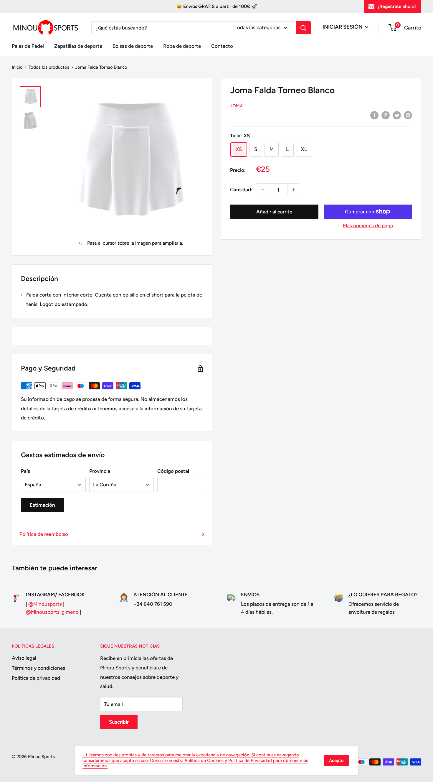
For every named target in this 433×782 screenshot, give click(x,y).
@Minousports (45, 604)
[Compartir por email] (408, 115)
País (25, 471)
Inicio (17, 67)
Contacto (222, 46)
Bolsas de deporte (133, 46)
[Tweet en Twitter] (397, 115)
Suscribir (119, 722)
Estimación (42, 505)
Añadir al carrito (274, 212)
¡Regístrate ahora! (397, 6)
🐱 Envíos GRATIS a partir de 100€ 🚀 (216, 6)
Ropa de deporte (182, 46)
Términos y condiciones (38, 668)
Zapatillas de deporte (78, 46)
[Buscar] (303, 27)
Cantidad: (241, 189)
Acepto (336, 760)
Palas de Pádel (28, 46)
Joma (236, 105)
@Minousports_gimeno (52, 612)
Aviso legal (24, 658)
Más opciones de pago (368, 225)
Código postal (173, 471)
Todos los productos (49, 67)
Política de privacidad (36, 678)
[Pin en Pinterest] (385, 115)
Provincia (99, 471)
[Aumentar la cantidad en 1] (293, 190)
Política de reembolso (43, 534)
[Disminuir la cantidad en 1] (262, 190)
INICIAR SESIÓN (343, 27)
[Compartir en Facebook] (374, 115)
